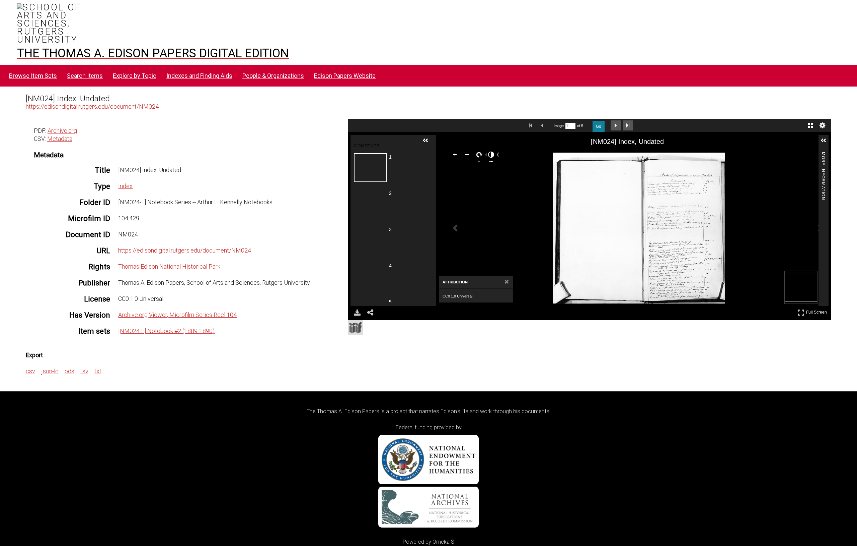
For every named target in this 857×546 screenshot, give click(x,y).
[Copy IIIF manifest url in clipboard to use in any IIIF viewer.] (355, 327)
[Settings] (822, 125)
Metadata (59, 138)
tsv (84, 371)
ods (69, 371)
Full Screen (817, 311)
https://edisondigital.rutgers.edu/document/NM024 (92, 106)
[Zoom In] (456, 156)
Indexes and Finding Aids (199, 75)
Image (559, 126)
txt (97, 371)
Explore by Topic (134, 75)
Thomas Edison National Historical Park (169, 266)
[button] (428, 143)
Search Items (85, 75)
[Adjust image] (492, 156)
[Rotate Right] (480, 156)
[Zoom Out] (468, 156)
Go (598, 126)
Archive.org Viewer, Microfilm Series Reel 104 (177, 314)
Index (125, 185)
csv (30, 371)
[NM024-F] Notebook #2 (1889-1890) (166, 330)
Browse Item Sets (33, 75)
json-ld (50, 371)
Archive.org (62, 130)
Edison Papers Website (345, 75)
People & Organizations (273, 75)
